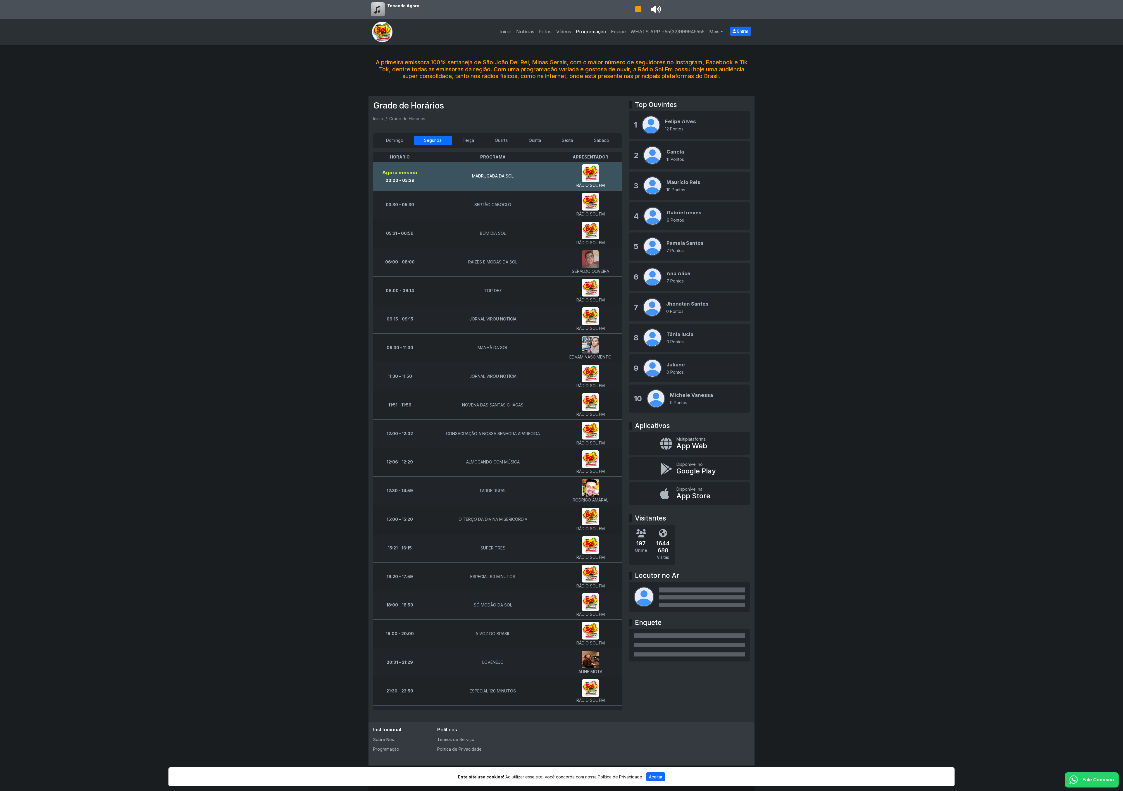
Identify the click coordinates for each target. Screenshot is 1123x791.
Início (505, 32)
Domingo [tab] (394, 140)
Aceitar (655, 776)
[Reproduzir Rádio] (638, 9)
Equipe (618, 32)
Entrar (742, 31)
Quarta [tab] (501, 140)
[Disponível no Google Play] (689, 468)
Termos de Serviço (455, 739)
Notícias (525, 32)
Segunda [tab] (433, 140)
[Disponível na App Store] (689, 493)
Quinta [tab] (535, 140)
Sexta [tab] (567, 140)
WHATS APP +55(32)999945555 (668, 32)
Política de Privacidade (459, 749)
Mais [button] (714, 32)
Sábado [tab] (601, 140)
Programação (591, 32)
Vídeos (563, 32)
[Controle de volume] (655, 9)
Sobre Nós (383, 739)
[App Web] (689, 443)
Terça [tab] (468, 140)
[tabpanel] (497, 431)
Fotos (545, 32)
